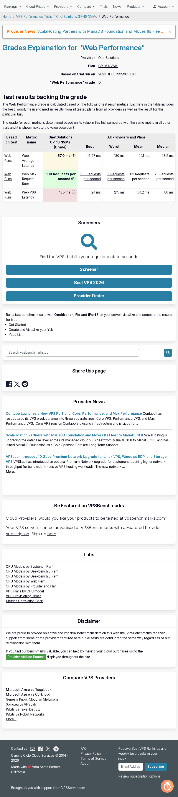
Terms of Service (94, 758)
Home (7, 17)
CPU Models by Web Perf (25, 581)
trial (19, 114)
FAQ (84, 749)
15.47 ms (94, 156)
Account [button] (163, 7)
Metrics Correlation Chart (24, 601)
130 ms (119, 156)
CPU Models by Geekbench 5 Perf (32, 571)
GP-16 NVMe (108, 66)
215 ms (119, 192)
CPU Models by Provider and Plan (31, 586)
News (117, 7)
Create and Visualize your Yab (31, 330)
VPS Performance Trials (34, 17)
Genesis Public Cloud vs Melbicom (32, 699)
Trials (104, 7)
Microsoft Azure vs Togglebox (28, 690)
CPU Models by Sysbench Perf (29, 566)
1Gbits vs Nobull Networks (25, 714)
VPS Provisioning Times (23, 596)
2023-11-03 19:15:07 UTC (117, 74)
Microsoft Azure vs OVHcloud (28, 694)
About (85, 763)
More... (11, 472)
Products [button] (134, 7)
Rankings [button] (11, 7)
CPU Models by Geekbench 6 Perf (32, 576)
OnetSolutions (108, 58)
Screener (89, 269)
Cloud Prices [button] (36, 7)
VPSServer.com (73, 788)
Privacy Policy (91, 753)
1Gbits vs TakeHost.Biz (23, 709)
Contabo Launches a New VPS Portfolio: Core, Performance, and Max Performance (74, 414)
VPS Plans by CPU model (25, 591)
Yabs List (16, 335)
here (51, 533)
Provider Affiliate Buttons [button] (25, 657)
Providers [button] (61, 7)
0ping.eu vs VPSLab (21, 704)
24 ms (96, 192)
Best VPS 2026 (89, 282)
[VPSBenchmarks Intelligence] (167, 786)
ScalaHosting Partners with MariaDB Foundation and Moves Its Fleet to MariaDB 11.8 (74, 435)
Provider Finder (89, 295)
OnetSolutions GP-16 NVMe (76, 17)
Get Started (17, 325)
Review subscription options (139, 776)
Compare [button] (84, 7)
